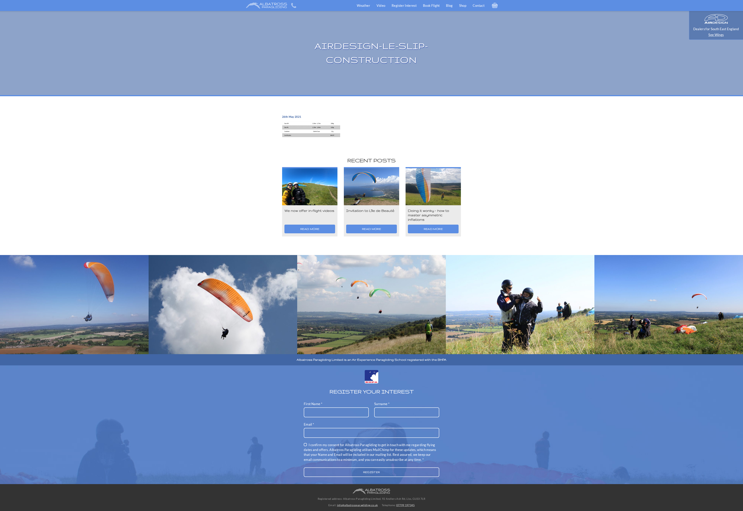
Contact (478, 5)
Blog (449, 5)
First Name (313, 404)
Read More (309, 228)
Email (309, 424)
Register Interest (404, 5)
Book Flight (431, 5)
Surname (381, 404)
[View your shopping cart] (495, 5)
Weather (363, 5)
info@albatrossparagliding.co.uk (357, 505)
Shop (462, 5)
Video (381, 5)
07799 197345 (405, 505)
